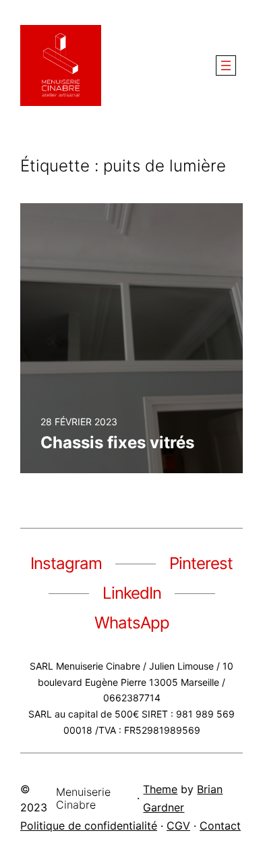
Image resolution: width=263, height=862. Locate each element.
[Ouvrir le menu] (226, 65)
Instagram (66, 563)
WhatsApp (131, 622)
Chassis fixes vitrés (117, 442)
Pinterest (201, 563)
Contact (220, 825)
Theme (160, 789)
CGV (178, 825)
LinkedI (127, 593)
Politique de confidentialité (88, 825)
